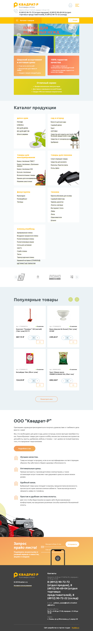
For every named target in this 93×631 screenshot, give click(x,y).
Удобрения (54, 142)
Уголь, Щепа (55, 168)
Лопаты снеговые (57, 205)
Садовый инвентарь (58, 199)
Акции (75, 20)
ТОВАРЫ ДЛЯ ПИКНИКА (61, 155)
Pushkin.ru (75, 628)
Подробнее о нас (24, 448)
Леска (53, 214)
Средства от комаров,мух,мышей (62, 139)
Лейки (53, 211)
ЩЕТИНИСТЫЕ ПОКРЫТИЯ (26, 263)
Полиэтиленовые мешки (25, 242)
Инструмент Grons (57, 208)
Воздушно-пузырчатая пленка (27, 236)
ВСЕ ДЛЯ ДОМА (22, 128)
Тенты (19, 254)
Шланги (53, 220)
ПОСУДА (20, 122)
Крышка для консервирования (27, 178)
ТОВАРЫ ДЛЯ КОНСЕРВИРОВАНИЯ (26, 156)
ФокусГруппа (23, 192)
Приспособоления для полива (61, 196)
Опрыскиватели (56, 217)
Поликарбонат (22, 199)
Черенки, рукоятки (57, 202)
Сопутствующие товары (59, 159)
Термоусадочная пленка (25, 257)
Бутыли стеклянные (24, 172)
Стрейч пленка (22, 251)
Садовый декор (56, 125)
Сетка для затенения (24, 245)
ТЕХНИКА (55, 192)
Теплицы (20, 202)
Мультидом (21, 196)
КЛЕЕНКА (20, 125)
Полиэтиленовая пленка (25, 239)
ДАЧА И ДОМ (22, 118)
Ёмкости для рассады (58, 122)
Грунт (53, 128)
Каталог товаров (27, 20)
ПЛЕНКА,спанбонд (26, 229)
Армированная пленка (25, 232)
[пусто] (70, 6)
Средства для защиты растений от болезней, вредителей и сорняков (63, 135)
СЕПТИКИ (54, 131)
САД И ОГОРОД (57, 118)
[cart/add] (40, 342)
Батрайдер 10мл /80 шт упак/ (27, 372)
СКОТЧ (19, 248)
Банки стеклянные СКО (25, 169)
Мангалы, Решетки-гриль (59, 165)
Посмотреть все (46, 399)
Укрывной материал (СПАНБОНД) (28, 260)
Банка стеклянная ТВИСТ (26, 161)
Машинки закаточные (24, 181)
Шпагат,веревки (22, 134)
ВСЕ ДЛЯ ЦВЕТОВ (23, 131)
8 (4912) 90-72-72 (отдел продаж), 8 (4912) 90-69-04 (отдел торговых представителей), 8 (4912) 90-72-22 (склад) (45, 13)
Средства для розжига (59, 162)
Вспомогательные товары (26, 175)
